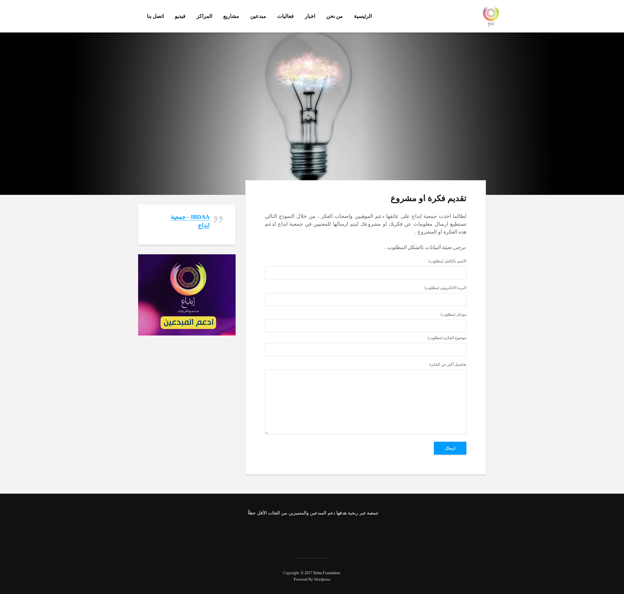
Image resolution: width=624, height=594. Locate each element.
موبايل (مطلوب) (453, 314)
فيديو (180, 16)
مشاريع (231, 16)
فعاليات (285, 16)
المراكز (204, 16)
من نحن (334, 16)
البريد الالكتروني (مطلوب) (445, 288)
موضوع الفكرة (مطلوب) (447, 338)
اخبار (310, 16)
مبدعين (258, 16)
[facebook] (337, 533)
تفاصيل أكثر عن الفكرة (447, 364)
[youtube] (285, 533)
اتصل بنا (155, 16)
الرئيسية (363, 16)
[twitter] (320, 533)
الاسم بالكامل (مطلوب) (447, 261)
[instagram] (302, 533)
